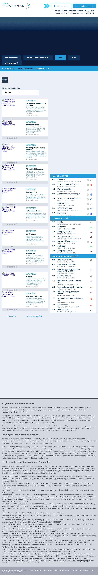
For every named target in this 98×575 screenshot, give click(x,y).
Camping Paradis (64, 231)
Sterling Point (31, 192)
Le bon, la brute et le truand (69, 198)
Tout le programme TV (38, 58)
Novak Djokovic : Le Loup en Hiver (35, 148)
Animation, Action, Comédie (36, 306)
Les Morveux (31, 234)
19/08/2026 (31, 166)
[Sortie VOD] (12, 118)
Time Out (61, 179)
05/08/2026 (31, 189)
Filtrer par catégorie (11, 88)
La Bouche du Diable (33, 211)
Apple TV (9, 68)
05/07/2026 (31, 293)
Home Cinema (63, 309)
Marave (29, 277)
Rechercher (11, 63)
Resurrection (62, 203)
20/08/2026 (31, 145)
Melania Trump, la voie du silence (68, 293)
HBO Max (41, 68)
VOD (60, 58)
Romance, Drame (33, 134)
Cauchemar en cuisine (66, 264)
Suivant (11, 316)
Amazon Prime (25, 68)
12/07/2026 (31, 251)
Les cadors (61, 213)
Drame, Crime (32, 263)
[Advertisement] (49, 35)
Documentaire (32, 159)
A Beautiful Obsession (34, 169)
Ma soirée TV (11, 58)
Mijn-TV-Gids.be (65, 570)
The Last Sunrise (32, 125)
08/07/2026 (31, 274)
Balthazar (61, 227)
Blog (74, 58)
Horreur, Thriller (32, 220)
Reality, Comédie (32, 115)
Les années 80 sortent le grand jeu (70, 299)
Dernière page (32, 316)
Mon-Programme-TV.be (51, 570)
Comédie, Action (32, 286)
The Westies (31, 253)
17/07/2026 (31, 231)
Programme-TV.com (35, 570)
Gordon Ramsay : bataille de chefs (69, 281)
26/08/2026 (31, 122)
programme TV (79, 13)
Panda (60, 222)
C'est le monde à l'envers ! (68, 184)
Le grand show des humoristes (70, 287)
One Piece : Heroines (34, 296)
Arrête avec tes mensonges (68, 194)
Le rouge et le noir (65, 236)
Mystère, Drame (32, 200)
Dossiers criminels (64, 260)
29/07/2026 (31, 208)
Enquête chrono (64, 276)
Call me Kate (62, 305)
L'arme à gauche (64, 189)
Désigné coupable (64, 208)
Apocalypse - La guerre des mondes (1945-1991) (68, 270)
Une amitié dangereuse (67, 241)
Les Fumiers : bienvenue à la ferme (36, 104)
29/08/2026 (31, 100)
